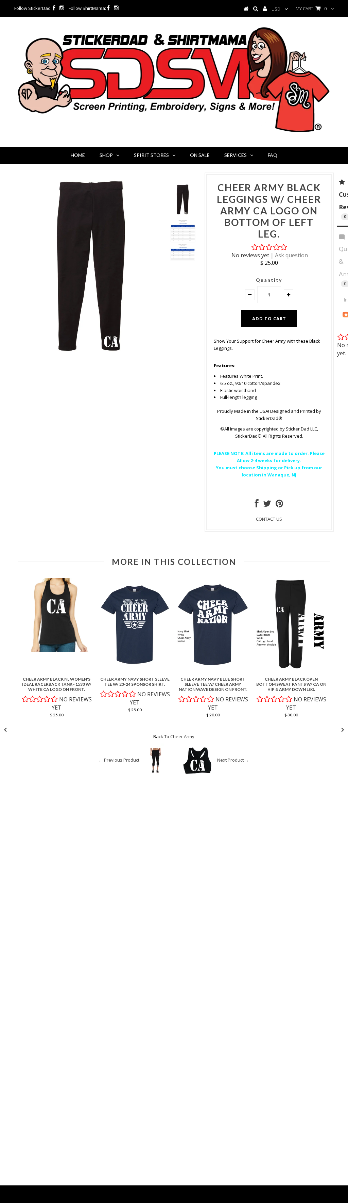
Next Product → (233, 760)
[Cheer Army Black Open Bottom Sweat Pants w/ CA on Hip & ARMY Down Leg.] (291, 670)
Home (78, 155)
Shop (106, 155)
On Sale (200, 155)
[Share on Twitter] (267, 505)
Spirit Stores (151, 155)
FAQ (272, 155)
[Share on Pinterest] (279, 505)
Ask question (291, 255)
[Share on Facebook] (257, 505)
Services (235, 155)
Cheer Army (182, 736)
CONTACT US (269, 519)
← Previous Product (119, 760)
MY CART (311, 8)
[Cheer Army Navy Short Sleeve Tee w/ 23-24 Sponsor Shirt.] (135, 670)
